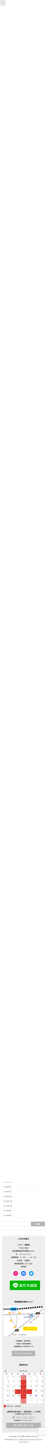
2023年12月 (8, 1196)
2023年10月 (8, 1206)
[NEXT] (41, 1371)
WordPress (15, 1439)
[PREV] (6, 1371)
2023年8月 (7, 1215)
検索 (38, 1224)
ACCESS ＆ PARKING (24, 1353)
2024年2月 (7, 1187)
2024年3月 (7, 1182)
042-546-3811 (25, 1254)
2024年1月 (7, 1192)
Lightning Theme (27, 1439)
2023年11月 (8, 1201)
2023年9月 (7, 1211)
